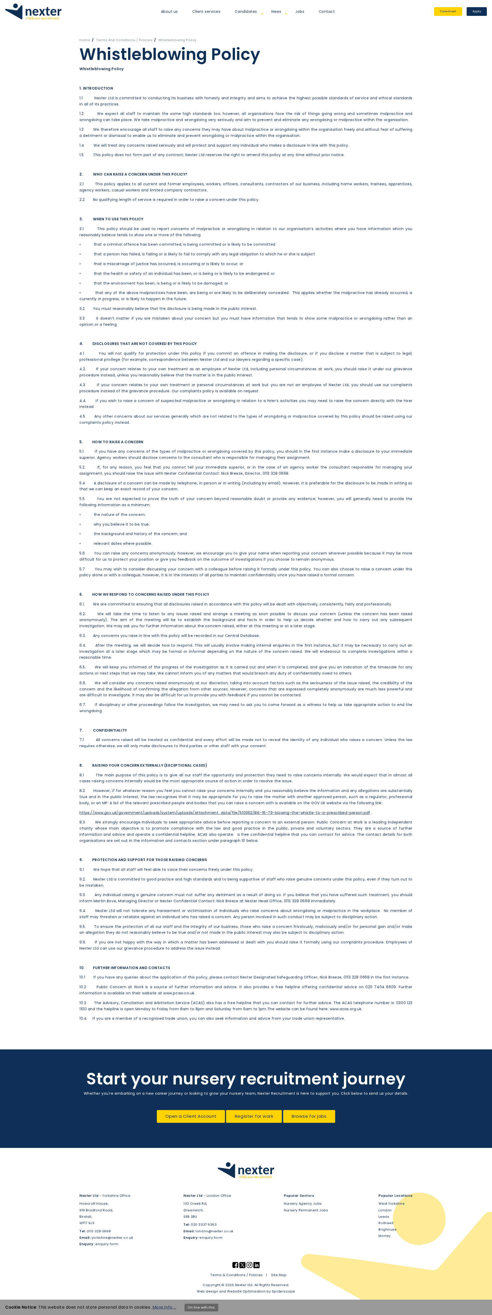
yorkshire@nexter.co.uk (112, 1237)
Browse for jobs (309, 1116)
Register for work (254, 1116)
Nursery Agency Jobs (303, 1203)
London (385, 1210)
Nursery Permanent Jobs (306, 1210)
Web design (207, 1291)
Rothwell (385, 1223)
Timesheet (448, 11)
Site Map (278, 1275)
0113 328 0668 (99, 1231)
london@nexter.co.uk (214, 1231)
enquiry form (106, 1244)
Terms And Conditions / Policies (124, 40)
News (276, 11)
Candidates (246, 11)
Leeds (383, 1216)
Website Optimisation (246, 1291)
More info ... (164, 1307)
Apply (477, 11)
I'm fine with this (201, 1307)
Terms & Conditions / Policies (236, 1275)
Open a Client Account (190, 1116)
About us (169, 11)
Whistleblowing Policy (177, 40)
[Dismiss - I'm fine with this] (484, 1307)
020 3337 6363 (204, 1224)
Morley (384, 1236)
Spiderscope (283, 1291)
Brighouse (387, 1229)
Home (84, 40)
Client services (206, 11)
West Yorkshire (391, 1203)
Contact (327, 11)
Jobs (299, 11)
